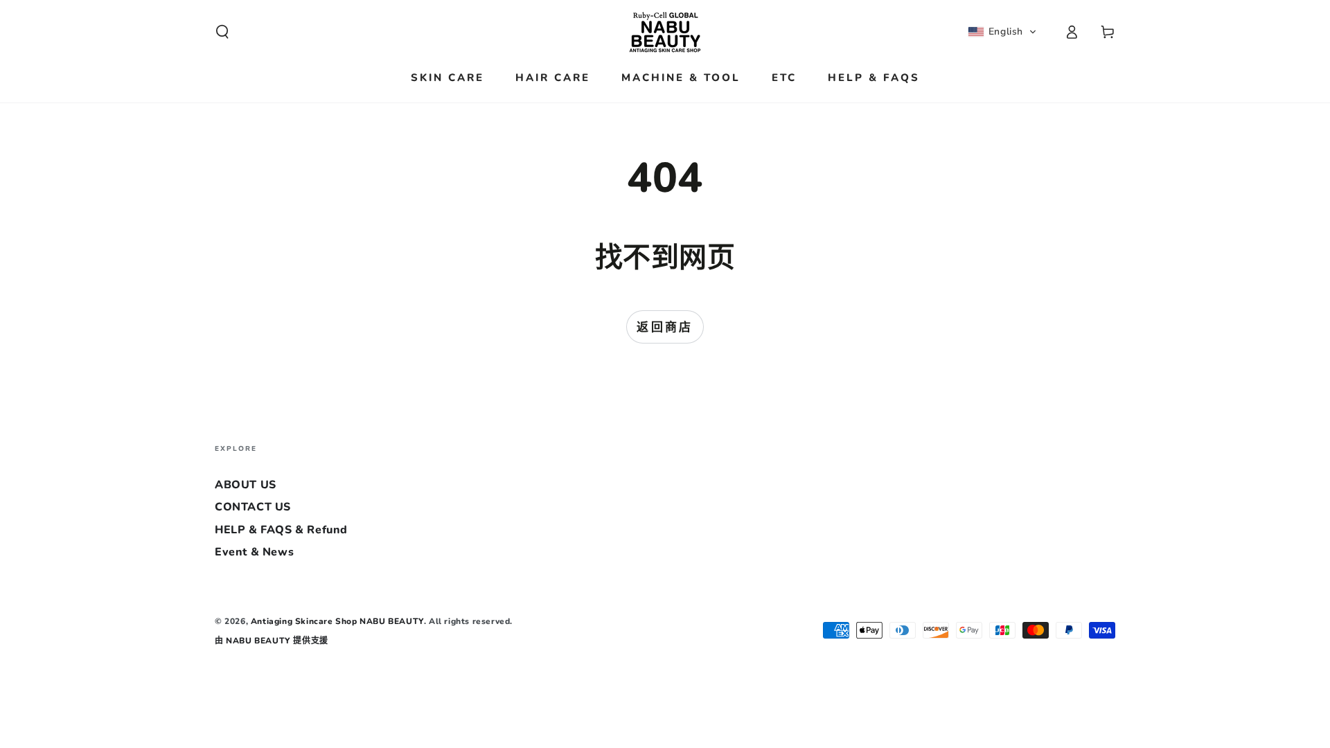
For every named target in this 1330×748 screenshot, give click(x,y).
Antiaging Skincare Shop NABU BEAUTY (337, 621)
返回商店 (665, 327)
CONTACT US (253, 507)
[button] (222, 32)
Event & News (254, 552)
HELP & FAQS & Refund (281, 529)
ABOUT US (245, 484)
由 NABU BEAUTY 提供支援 (271, 640)
